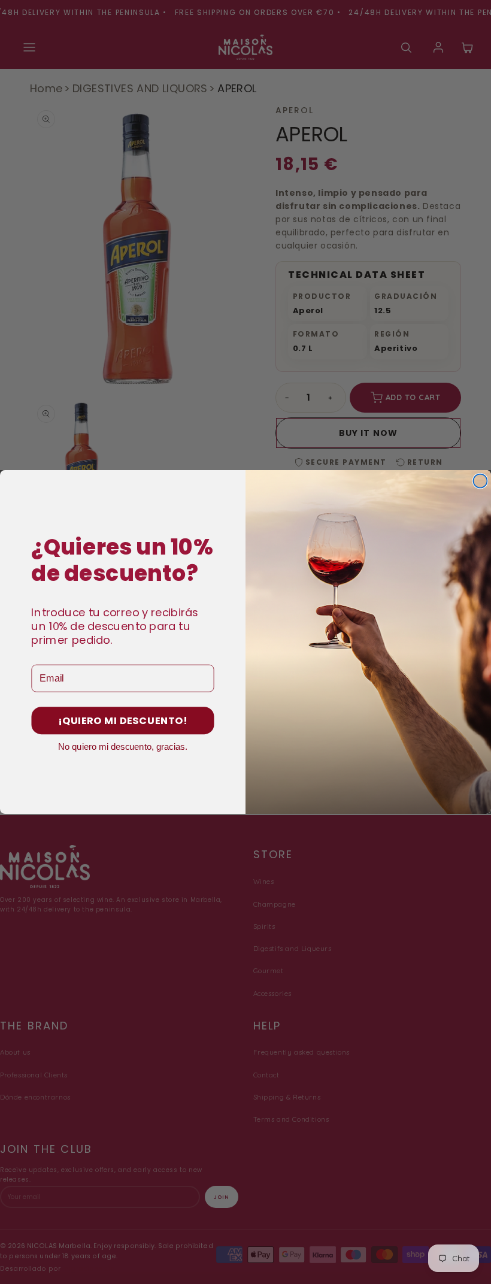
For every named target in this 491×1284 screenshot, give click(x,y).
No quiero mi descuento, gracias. (122, 746)
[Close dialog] (480, 481)
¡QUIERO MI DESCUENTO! (122, 721)
